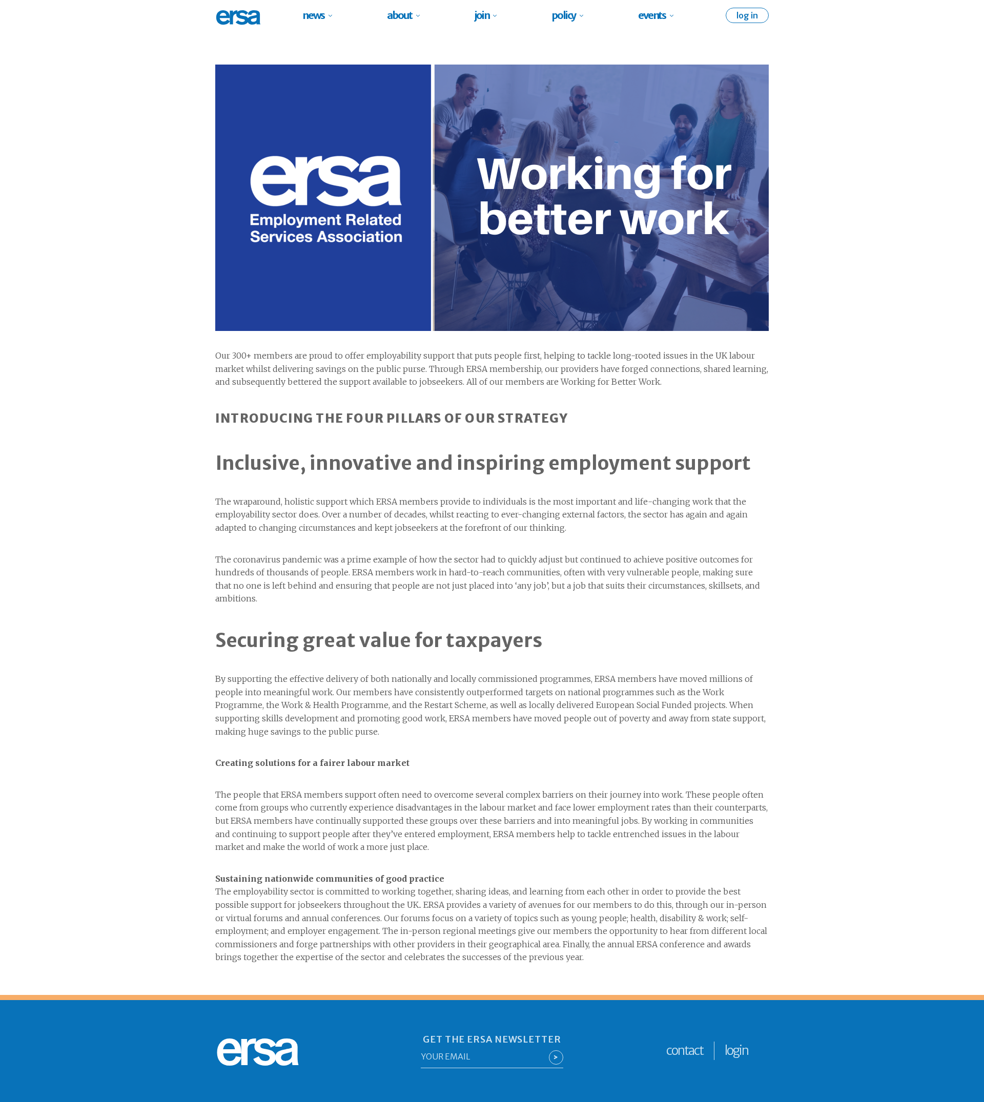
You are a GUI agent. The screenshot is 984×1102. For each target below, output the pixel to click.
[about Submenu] (421, 15)
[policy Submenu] (584, 15)
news (313, 15)
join (482, 15)
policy (563, 15)
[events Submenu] (675, 15)
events (652, 15)
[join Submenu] (498, 15)
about (399, 15)
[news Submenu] (333, 15)
